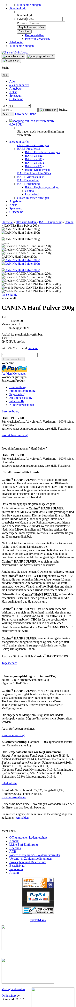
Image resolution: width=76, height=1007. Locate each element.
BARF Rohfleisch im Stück (34, 173)
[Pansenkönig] (15, 52)
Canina (29, 190)
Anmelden (22, 817)
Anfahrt (14, 872)
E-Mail (21, 19)
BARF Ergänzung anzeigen (42, 187)
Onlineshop (9, 995)
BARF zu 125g (34, 166)
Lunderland (32, 194)
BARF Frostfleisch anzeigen (42, 152)
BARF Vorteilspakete (30, 176)
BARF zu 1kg (33, 155)
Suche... (63, 109)
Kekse (13, 92)
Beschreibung (17, 387)
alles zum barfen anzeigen (33, 145)
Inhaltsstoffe (16, 401)
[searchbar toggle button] (11, 61)
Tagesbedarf (16, 394)
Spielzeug (15, 95)
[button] (3, 243)
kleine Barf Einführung (23, 844)
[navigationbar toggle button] (13, 56)
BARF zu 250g (34, 162)
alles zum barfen (19, 85)
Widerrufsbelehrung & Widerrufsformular (34, 855)
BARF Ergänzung (28, 183)
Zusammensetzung (20, 397)
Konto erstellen (34, 35)
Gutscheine (16, 99)
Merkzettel (16, 42)
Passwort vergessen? (37, 38)
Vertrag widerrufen (13, 989)
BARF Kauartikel (28, 180)
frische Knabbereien (37, 169)
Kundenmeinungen (29, 4)
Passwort (22, 23)
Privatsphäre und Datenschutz (27, 862)
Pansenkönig (9, 294)
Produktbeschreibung (22, 390)
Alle (12, 81)
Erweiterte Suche (25, 114)
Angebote (15, 88)
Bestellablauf (17, 865)
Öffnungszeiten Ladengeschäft (28, 837)
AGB (12, 851)
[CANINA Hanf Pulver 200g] (21, 260)
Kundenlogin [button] (17, 8)
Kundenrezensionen (21, 404)
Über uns (15, 848)
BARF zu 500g (34, 159)
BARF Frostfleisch (29, 148)
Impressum (16, 869)
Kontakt (14, 841)
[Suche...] (48, 110)
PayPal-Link (38, 920)
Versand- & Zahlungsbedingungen (30, 858)
